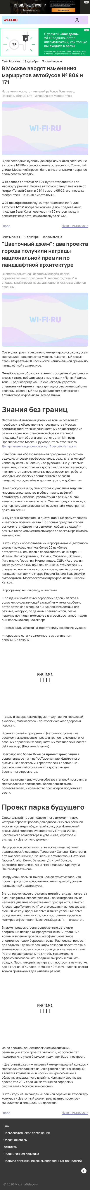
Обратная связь (15, 1140)
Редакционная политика (21, 1154)
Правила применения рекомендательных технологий (42, 1161)
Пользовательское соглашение (26, 1133)
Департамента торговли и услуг (25, 446)
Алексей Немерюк (63, 446)
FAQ (6, 1126)
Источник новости (75, 225)
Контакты (10, 1147)
